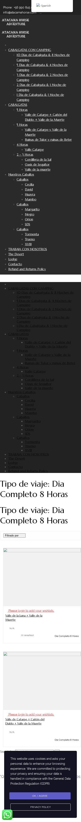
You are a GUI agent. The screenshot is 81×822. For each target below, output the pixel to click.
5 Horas (22, 110)
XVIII (28, 244)
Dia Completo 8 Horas (67, 636)
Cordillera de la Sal (38, 159)
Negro (29, 214)
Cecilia (29, 184)
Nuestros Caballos (21, 174)
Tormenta (32, 234)
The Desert (16, 254)
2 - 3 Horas (25, 154)
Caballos (22, 179)
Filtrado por (11, 535)
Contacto (15, 264)
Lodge (12, 259)
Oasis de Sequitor (37, 164)
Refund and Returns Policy (27, 269)
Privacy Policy (40, 807)
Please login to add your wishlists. (31, 610)
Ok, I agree (40, 795)
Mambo (30, 199)
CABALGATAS (17, 105)
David (29, 189)
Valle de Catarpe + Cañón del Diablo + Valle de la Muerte (48, 344)
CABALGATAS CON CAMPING (29, 50)
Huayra (30, 194)
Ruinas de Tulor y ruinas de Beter (48, 140)
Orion (29, 219)
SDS (27, 224)
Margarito (32, 209)
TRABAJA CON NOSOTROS (27, 249)
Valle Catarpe (34, 149)
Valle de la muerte (37, 169)
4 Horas (22, 145)
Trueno (30, 239)
